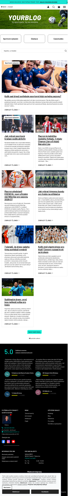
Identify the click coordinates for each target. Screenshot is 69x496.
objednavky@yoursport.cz (11, 432)
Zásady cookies (22, 484)
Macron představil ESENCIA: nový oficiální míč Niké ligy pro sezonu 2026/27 (16, 195)
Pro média (51, 421)
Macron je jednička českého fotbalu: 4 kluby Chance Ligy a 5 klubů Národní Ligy (50, 140)
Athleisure (28, 418)
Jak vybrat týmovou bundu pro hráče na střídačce (51, 192)
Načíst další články (34, 332)
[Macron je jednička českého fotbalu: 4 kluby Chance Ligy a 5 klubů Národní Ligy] (51, 123)
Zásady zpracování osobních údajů (10, 457)
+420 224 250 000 (9, 428)
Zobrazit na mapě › (30, 458)
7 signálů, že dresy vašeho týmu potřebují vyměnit (17, 248)
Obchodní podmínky (7, 454)
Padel (26, 421)
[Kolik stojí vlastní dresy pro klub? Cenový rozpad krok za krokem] (51, 234)
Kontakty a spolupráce (54, 424)
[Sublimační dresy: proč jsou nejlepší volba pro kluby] (18, 287)
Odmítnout (15, 492)
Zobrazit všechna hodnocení (23, 352)
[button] (48, 7)
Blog (49, 416)
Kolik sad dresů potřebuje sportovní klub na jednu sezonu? (32, 96)
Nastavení (7, 487)
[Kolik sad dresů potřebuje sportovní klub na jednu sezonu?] (34, 76)
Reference (51, 418)
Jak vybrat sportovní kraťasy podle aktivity (15, 137)
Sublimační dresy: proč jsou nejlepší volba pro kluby (15, 302)
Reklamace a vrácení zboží (9, 461)
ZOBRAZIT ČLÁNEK (11, 110)
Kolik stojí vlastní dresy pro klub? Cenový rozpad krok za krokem (51, 249)
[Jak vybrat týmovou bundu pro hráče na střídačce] (51, 179)
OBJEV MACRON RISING (48, 2)
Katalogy (50, 413)
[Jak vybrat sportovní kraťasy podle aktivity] (18, 123)
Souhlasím (45, 492)
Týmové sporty (29, 413)
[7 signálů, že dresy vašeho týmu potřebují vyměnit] (18, 234)
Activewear (28, 416)
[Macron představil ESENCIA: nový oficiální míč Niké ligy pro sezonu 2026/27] (18, 179)
